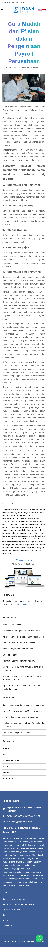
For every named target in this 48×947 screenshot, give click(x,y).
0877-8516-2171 (32, 816)
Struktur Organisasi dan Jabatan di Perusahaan (23, 705)
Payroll (5, 766)
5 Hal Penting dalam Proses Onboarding (20, 717)
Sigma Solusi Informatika (33, 942)
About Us (6, 920)
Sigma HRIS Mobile (11, 910)
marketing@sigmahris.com (19, 822)
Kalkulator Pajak (9, 655)
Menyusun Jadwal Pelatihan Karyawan (19, 661)
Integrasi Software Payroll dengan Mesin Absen (23, 637)
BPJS (5, 754)
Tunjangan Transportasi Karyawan (17, 732)
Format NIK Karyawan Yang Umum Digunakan (22, 711)
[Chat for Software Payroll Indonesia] (39, 938)
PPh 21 (5, 772)
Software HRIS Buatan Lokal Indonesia (19, 643)
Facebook (15, 604)
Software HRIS (9, 778)
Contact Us (6, 2)
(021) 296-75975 (18, 2)
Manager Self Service (11, 625)
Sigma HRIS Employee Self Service (18, 904)
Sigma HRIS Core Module (13, 899)
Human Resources (26, 67)
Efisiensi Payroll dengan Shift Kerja (17, 649)
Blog (4, 915)
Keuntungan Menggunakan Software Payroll (21, 631)
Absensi (6, 748)
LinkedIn (25, 604)
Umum (39, 67)
